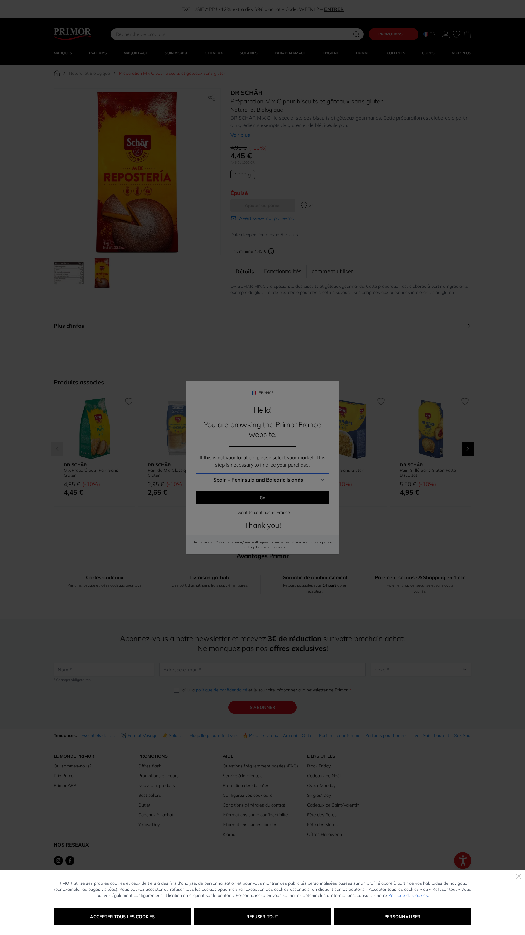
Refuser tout (262, 916)
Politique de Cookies (408, 895)
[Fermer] (519, 876)
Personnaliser (402, 916)
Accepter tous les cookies (122, 916)
